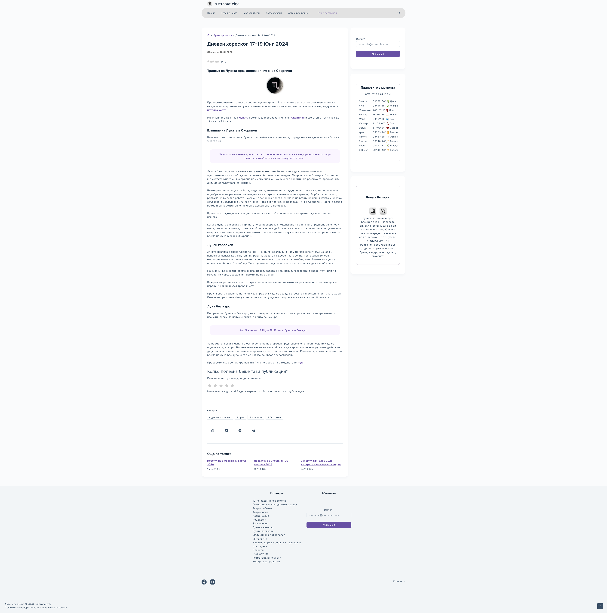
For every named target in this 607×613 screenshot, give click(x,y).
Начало (211, 13)
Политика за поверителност (22, 607)
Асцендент (260, 519)
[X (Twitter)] (226, 431)
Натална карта (229, 13)
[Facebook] (204, 582)
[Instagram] (212, 582)
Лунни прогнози (263, 531)
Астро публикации (298, 13)
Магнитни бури (252, 13)
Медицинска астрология (269, 534)
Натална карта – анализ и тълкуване (277, 542)
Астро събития (274, 13)
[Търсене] (399, 13)
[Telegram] (253, 431)
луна (240, 417)
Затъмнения (260, 523)
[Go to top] (600, 606)
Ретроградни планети (267, 557)
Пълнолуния (261, 553)
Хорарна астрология (266, 561)
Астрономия (261, 515)
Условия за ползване (54, 607)
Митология (260, 538)
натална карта (216, 110)
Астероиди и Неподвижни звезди (275, 504)
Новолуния (260, 546)
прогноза (255, 417)
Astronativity (227, 4)
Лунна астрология (327, 13)
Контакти (399, 581)
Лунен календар (263, 527)
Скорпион (274, 417)
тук (300, 362)
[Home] (208, 35)
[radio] (210, 386)
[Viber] (239, 431)
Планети (258, 550)
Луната (243, 117)
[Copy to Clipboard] (212, 431)
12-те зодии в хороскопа (269, 500)
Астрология (260, 512)
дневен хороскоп (220, 417)
